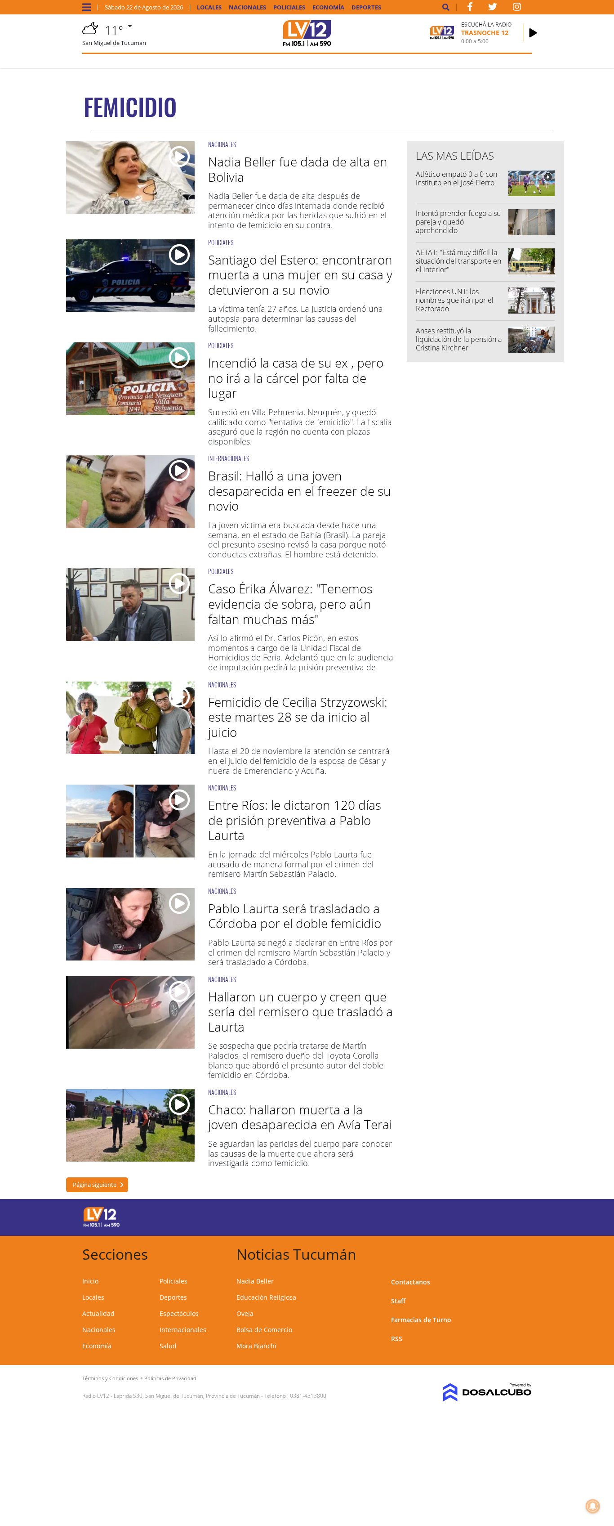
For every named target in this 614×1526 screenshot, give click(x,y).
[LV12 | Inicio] (521, 1252)
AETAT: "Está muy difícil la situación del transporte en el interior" (458, 260)
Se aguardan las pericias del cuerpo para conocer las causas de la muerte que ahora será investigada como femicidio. (300, 1153)
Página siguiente (94, 1184)
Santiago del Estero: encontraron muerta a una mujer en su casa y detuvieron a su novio (300, 274)
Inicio (90, 1281)
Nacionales (247, 7)
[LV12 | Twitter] (492, 8)
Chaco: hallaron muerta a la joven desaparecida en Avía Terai (300, 1117)
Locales (209, 7)
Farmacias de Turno (421, 1319)
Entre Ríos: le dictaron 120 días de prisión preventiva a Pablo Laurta (294, 820)
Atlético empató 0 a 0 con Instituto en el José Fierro (456, 178)
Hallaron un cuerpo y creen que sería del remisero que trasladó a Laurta (300, 1011)
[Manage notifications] (593, 1506)
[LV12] (101, 1225)
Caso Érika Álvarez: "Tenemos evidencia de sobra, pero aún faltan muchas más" (290, 603)
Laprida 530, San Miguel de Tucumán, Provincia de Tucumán (187, 1396)
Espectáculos (179, 1313)
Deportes (366, 7)
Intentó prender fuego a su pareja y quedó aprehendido (458, 221)
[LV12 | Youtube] (481, 1215)
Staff (398, 1301)
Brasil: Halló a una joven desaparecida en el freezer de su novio (299, 490)
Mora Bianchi (256, 1346)
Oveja (245, 1313)
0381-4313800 (308, 1396)
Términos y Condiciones (110, 1378)
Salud (168, 1346)
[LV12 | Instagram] (517, 8)
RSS (396, 1338)
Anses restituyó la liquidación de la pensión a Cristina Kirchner (459, 339)
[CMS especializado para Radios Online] (481, 1392)
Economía (328, 7)
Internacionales (183, 1329)
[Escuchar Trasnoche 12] (533, 32)
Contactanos (410, 1282)
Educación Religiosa (266, 1297)
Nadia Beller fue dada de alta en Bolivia (297, 169)
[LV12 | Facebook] (469, 8)
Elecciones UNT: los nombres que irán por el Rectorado (455, 300)
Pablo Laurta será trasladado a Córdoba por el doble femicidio (294, 916)
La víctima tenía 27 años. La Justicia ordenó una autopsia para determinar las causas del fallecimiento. (295, 318)
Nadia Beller (255, 1281)
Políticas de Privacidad (170, 1378)
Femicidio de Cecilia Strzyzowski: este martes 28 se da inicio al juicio (297, 717)
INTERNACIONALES (228, 458)
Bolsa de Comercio (264, 1329)
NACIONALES (222, 144)
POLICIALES (220, 242)
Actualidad (98, 1313)
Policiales (289, 7)
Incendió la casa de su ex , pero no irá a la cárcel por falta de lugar (295, 377)
